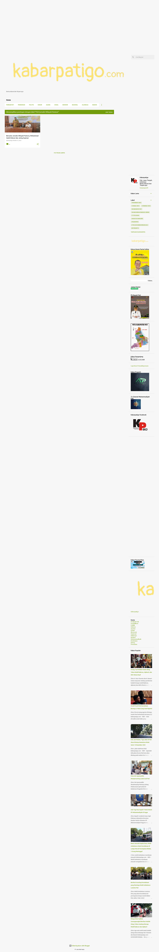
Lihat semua (109, 112)
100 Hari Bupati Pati (136, 209)
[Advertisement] (55, 13)
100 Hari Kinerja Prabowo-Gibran (140, 212)
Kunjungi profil (144, 188)
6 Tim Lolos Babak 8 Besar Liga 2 (139, 225)
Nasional (75, 104)
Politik (31, 104)
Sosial (56, 104)
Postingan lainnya (59, 152)
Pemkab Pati (10, 104)
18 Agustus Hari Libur (137, 218)
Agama (48, 104)
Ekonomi (65, 104)
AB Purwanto (135, 228)
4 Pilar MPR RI (134, 221)
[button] (38, 144)
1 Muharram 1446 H (136, 202)
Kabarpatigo (144, 177)
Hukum (40, 104)
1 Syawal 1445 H (135, 205)
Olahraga (85, 104)
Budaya (94, 104)
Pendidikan (21, 104)
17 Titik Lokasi (135, 215)
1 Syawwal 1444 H (146, 205)
